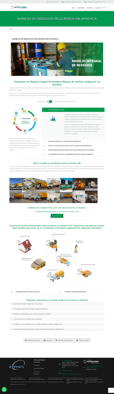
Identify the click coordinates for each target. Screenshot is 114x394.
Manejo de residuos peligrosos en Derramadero (93, 379)
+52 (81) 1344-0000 (67, 370)
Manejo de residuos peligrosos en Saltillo (17, 379)
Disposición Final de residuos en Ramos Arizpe (37, 381)
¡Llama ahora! (58, 216)
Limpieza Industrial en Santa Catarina (17, 384)
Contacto (98, 8)
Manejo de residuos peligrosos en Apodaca (36, 379)
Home (11, 29)
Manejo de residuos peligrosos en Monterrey (56, 381)
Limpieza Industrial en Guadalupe (16, 377)
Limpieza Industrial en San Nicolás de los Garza (19, 381)
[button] (73, 110)
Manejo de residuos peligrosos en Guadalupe (74, 377)
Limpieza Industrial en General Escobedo (55, 379)
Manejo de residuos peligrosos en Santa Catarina (57, 377)
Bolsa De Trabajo (39, 368)
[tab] (73, 110)
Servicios (90, 8)
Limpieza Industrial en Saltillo (34, 377)
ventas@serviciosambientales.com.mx (71, 374)
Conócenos (81, 8)
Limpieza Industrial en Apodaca (91, 380)
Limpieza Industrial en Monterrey (91, 377)
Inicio (73, 8)
